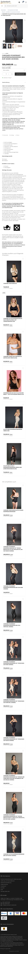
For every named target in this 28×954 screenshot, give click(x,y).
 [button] (23, 40)
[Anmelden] (22, 2)
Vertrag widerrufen (5, 891)
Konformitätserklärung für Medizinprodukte (11, 879)
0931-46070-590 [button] (6, 902)
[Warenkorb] (25, 2)
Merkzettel (5, 135)
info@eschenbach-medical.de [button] (9, 905)
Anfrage (12, 135)
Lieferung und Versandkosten (8, 881)
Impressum (3, 886)
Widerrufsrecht (4, 884)
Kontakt (2, 887)
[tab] (2, 141)
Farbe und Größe (6, 68)
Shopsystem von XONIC (14, 951)
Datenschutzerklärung (6, 882)
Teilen (18, 135)
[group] (14, 31)
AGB (2, 889)
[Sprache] (19, 2)
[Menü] (2, 5)
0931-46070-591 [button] (6, 903)
